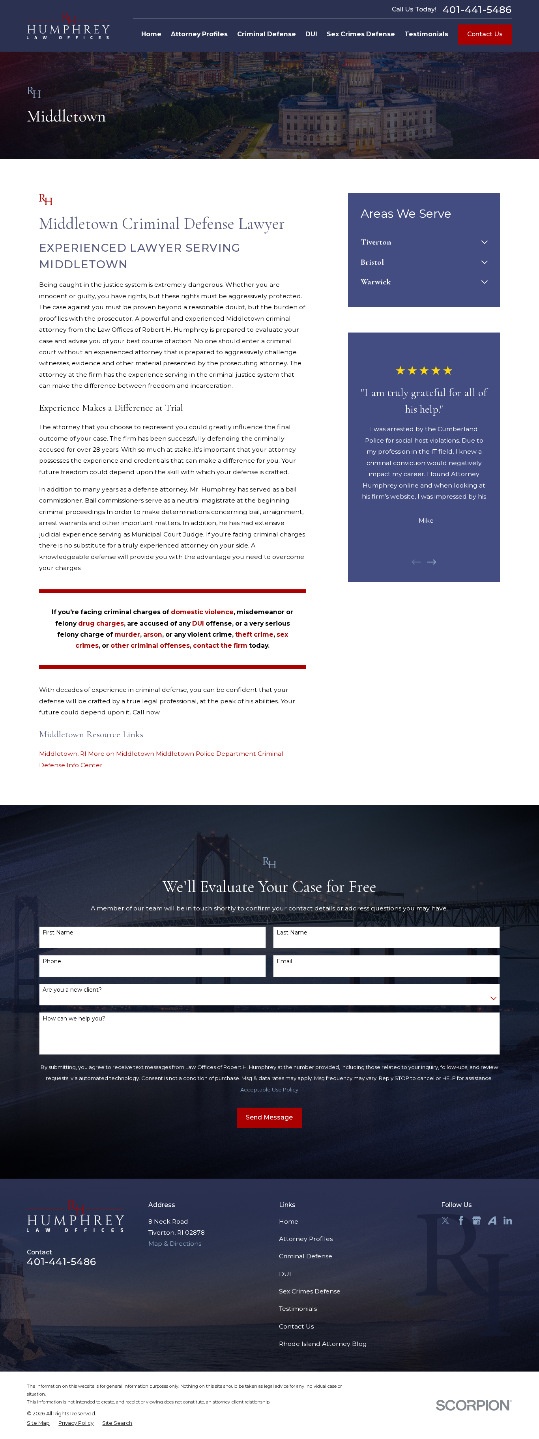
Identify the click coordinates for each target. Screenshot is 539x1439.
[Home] (68, 25)
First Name (58, 932)
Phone (52, 961)
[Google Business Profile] (476, 1220)
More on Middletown (121, 753)
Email (284, 961)
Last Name (292, 932)
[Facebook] (461, 1220)
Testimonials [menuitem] (426, 34)
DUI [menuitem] (311, 34)
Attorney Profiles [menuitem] (199, 34)
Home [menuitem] (151, 34)
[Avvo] (492, 1220)
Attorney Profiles (306, 1239)
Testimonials (298, 1308)
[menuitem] (419, 242)
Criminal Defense (305, 1256)
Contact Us (485, 34)
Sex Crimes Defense (310, 1291)
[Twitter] (445, 1220)
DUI (285, 1274)
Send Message (269, 1117)
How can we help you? (74, 1018)
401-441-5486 (477, 9)
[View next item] (431, 562)
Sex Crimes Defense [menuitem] (361, 34)
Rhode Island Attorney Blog (323, 1343)
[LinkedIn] (507, 1220)
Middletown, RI (62, 753)
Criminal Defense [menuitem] (266, 34)
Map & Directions (174, 1243)
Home (288, 1221)
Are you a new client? (72, 990)
